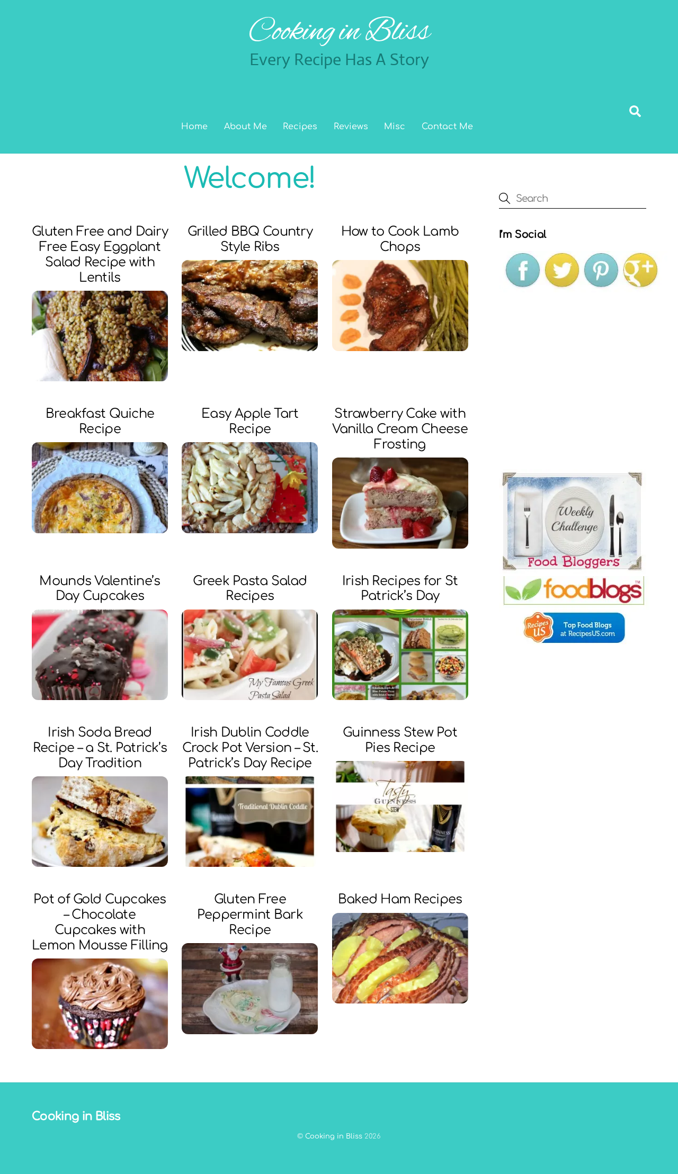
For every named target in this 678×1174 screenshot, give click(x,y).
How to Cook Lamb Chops (400, 239)
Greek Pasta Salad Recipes (250, 589)
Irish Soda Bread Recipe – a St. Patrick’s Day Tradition (100, 747)
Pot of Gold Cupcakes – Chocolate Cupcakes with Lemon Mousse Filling (100, 922)
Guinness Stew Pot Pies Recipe (400, 740)
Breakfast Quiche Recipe (100, 421)
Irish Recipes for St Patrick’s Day (400, 589)
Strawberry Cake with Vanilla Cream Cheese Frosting (400, 429)
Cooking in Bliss (333, 1136)
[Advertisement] (578, 381)
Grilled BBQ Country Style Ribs (250, 239)
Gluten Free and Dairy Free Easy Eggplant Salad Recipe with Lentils (100, 254)
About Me (245, 126)
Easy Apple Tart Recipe (249, 421)
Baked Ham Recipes (400, 899)
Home (194, 126)
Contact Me (447, 126)
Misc (394, 126)
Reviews (351, 126)
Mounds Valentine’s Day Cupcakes (99, 589)
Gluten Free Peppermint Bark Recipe (250, 914)
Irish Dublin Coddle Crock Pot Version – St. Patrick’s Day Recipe (250, 747)
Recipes (300, 126)
